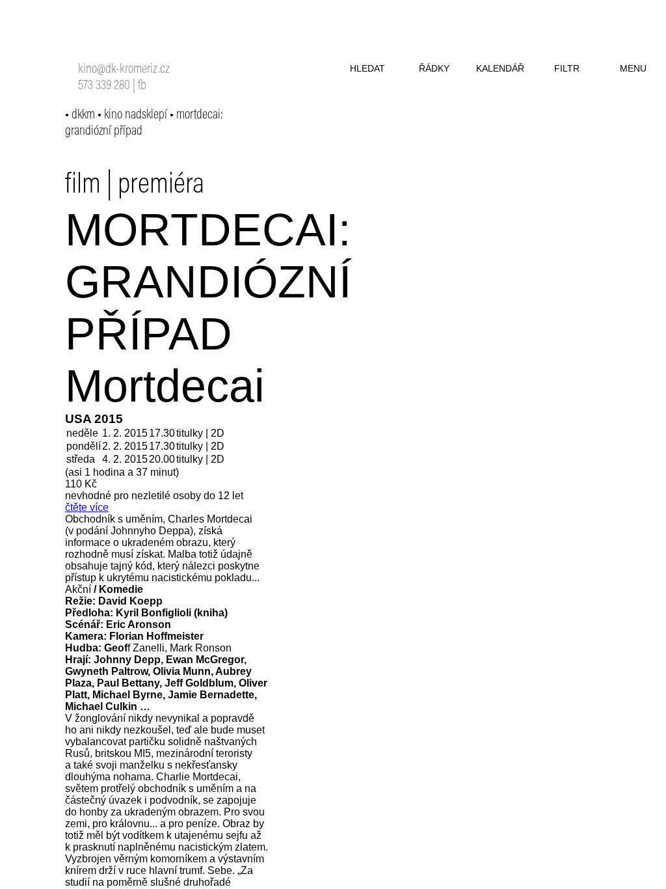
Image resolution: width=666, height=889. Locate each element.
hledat (367, 68)
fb (142, 86)
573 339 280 (104, 86)
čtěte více (87, 507)
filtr (566, 68)
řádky (434, 68)
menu (633, 68)
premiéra (161, 185)
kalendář (500, 68)
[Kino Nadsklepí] (95, 37)
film (83, 185)
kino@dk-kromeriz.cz (124, 70)
